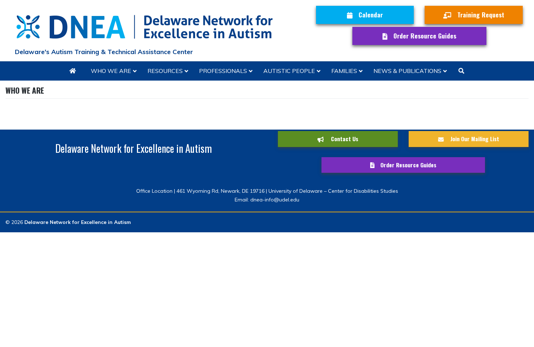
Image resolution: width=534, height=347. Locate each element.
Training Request (480, 14)
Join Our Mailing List (474, 139)
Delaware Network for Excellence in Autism (77, 222)
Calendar (371, 14)
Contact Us (343, 139)
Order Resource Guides (424, 35)
